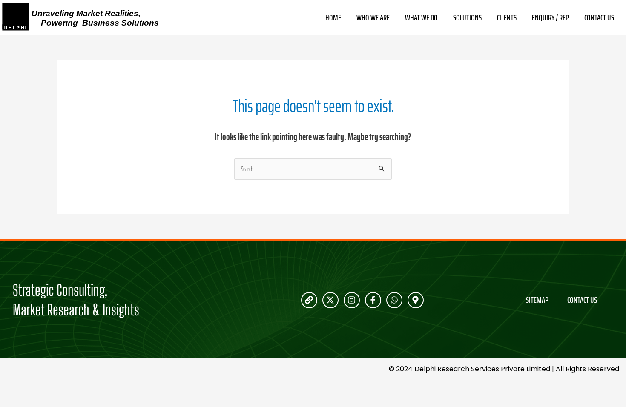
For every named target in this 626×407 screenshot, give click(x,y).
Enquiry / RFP (550, 17)
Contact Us (599, 17)
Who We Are (373, 17)
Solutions (467, 17)
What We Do (421, 17)
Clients (507, 17)
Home (333, 17)
